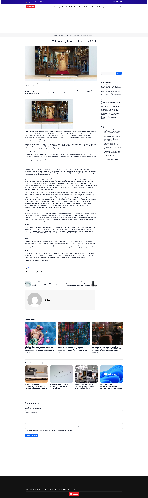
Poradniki (64, 7)
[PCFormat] (74, 494)
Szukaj (118, 73)
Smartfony (57, 7)
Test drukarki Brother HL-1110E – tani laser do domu (111, 158)
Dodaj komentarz (31, 436)
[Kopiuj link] (96, 83)
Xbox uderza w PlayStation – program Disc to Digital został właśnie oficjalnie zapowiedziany (53, 2)
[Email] (93, 83)
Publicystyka (78, 7)
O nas (73, 489)
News (30, 268)
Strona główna (58, 35)
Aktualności (42, 7)
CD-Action (87, 7)
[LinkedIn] (91, 83)
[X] (89, 83)
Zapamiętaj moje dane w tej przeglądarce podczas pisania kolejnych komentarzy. (49, 431)
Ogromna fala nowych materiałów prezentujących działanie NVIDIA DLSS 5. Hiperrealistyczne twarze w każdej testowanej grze (111, 102)
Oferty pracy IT (101, 7)
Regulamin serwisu (64, 489)
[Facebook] (114, 2)
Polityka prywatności (50, 489)
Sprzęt (50, 7)
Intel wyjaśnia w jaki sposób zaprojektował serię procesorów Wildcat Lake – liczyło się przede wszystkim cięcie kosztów (112, 153)
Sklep (93, 7)
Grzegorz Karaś (108, 130)
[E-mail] (117, 2)
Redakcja (48, 300)
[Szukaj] (121, 2)
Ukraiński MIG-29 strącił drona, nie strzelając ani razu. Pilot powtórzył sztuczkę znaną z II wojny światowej (112, 132)
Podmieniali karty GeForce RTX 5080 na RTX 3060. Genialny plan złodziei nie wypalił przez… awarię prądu (112, 146)
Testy (71, 7)
